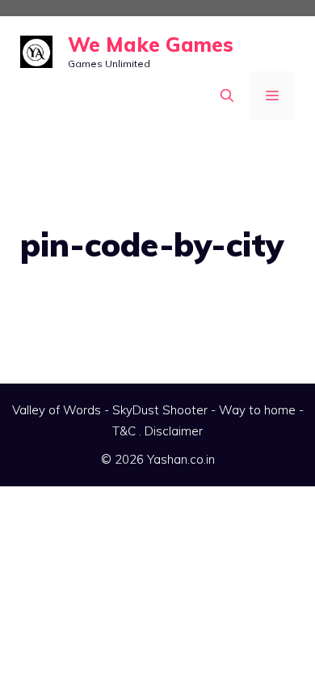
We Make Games (150, 44)
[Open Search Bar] (227, 95)
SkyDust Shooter (160, 410)
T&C (124, 431)
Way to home (257, 410)
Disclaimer (174, 431)
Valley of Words (56, 410)
